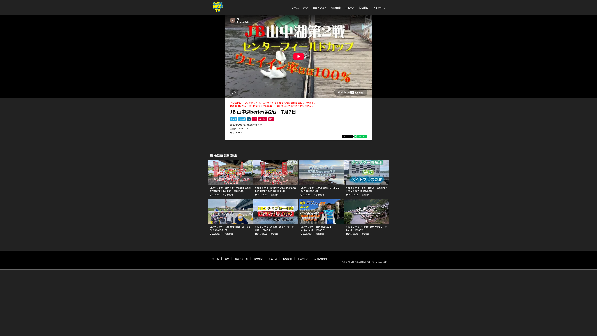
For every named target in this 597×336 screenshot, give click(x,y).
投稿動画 (363, 7)
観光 (271, 119)
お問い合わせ (320, 258)
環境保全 (336, 7)
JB (249, 119)
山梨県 (233, 119)
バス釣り (262, 119)
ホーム (295, 7)
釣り (305, 7)
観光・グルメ (320, 7)
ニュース (349, 7)
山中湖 (242, 119)
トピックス (379, 7)
